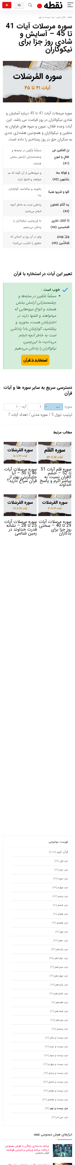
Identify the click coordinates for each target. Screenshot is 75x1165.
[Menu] (70, 5)
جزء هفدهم (62, 1002)
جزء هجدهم (61, 1011)
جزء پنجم (63, 896)
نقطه (70, 17)
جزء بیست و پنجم (58, 1073)
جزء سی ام (62, 1117)
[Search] (30, 5)
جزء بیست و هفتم (58, 1091)
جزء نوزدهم (62, 1020)
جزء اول (64, 861)
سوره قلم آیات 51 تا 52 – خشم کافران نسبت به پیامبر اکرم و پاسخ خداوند (55, 477)
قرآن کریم (61, 17)
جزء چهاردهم (61, 976)
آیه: (23, 407)
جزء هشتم (62, 923)
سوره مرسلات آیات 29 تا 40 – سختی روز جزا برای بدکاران (55, 527)
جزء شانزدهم (61, 994)
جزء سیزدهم (61, 967)
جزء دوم (63, 870)
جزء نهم (64, 932)
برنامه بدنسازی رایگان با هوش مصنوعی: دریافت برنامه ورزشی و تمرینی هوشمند (26, 1148)
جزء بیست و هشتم (58, 1100)
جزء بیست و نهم (46, 17)
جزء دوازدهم (61, 958)
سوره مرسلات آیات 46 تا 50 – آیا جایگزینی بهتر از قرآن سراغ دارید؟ (20, 475)
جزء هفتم (63, 914)
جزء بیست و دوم (59, 1047)
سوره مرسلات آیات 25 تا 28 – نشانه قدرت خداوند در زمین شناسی (20, 527)
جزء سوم (63, 879)
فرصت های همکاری (6, 5)
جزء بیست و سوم (58, 1055)
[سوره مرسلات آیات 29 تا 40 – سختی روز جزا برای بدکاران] (55, 497)
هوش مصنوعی (42, 1153)
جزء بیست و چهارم (58, 1064)
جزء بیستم (62, 1029)
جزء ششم (63, 905)
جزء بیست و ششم (58, 1082)
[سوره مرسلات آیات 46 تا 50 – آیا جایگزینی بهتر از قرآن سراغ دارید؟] (20, 444)
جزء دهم (63, 940)
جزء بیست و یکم (59, 1038)
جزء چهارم (63, 887)
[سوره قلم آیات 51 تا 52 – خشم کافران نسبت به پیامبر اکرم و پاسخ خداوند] (55, 444)
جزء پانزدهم (61, 985)
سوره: (68, 407)
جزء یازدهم (62, 949)
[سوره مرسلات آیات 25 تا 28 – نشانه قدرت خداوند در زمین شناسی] (20, 497)
